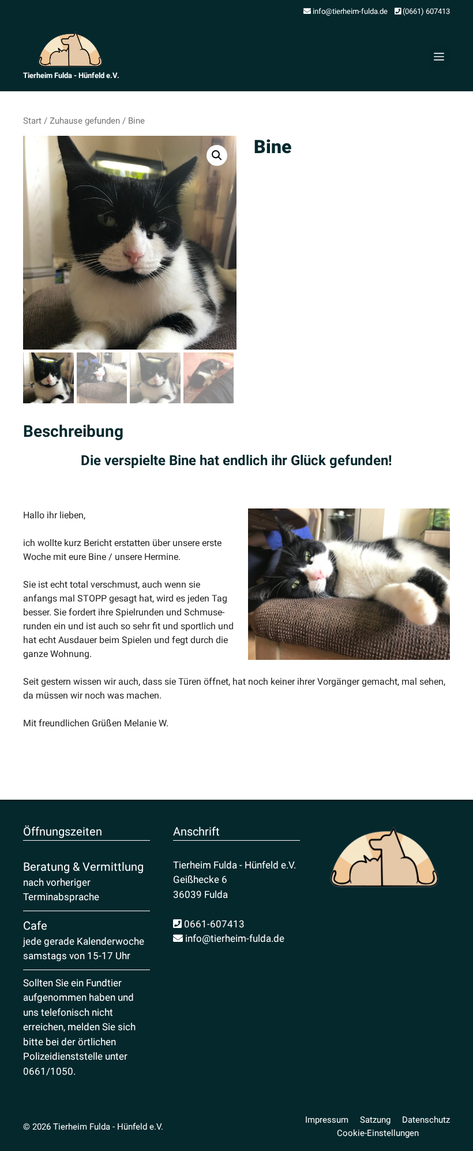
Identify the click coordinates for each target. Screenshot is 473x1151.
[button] (217, 155)
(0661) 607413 (425, 11)
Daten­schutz (426, 1120)
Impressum (326, 1120)
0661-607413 (213, 924)
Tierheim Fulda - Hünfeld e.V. (71, 75)
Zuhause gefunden (85, 121)
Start (32, 121)
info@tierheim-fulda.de (349, 11)
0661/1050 (48, 1071)
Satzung (375, 1120)
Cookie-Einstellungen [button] (378, 1133)
